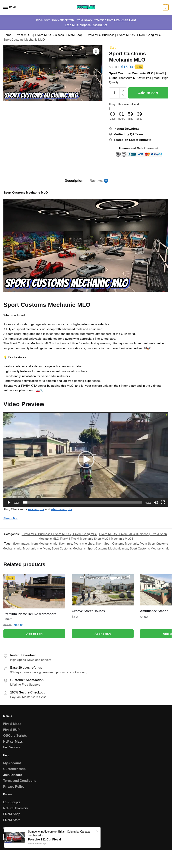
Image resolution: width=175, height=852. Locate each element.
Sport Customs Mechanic (69, 548)
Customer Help (14, 769)
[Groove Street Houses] (103, 589)
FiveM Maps (12, 724)
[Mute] (156, 502)
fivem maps (21, 543)
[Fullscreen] (163, 502)
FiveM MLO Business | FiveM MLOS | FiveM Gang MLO (123, 35)
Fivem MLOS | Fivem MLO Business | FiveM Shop (49, 35)
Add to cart (148, 93)
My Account (12, 763)
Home (7, 35)
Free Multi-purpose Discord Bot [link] (86, 24)
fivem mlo (65, 543)
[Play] (9, 502)
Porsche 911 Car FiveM (44, 839)
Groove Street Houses (88, 611)
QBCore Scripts (15, 735)
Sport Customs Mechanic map (107, 548)
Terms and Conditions (19, 780)
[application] (85, 459)
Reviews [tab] (96, 180)
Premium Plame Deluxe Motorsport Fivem (29, 616)
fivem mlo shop (84, 543)
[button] (96, 51)
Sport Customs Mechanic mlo (149, 548)
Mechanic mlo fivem (36, 548)
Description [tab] (74, 180)
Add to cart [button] (34, 633)
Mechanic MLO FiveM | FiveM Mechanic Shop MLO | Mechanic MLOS (86, 538)
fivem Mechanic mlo (44, 543)
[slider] (82, 502)
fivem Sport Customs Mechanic (117, 543)
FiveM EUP (11, 730)
